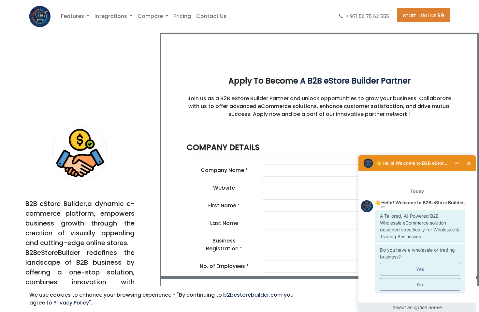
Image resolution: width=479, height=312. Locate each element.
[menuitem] (182, 16)
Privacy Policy (71, 302)
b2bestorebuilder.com (253, 295)
